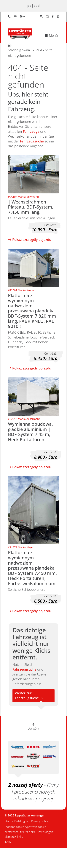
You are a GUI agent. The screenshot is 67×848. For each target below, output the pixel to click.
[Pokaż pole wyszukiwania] (41, 17)
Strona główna (19, 50)
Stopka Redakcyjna (16, 821)
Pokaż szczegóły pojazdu (31, 239)
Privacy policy (39, 821)
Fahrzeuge (31, 131)
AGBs (8, 842)
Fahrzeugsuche (32, 141)
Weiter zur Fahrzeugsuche (27, 695)
